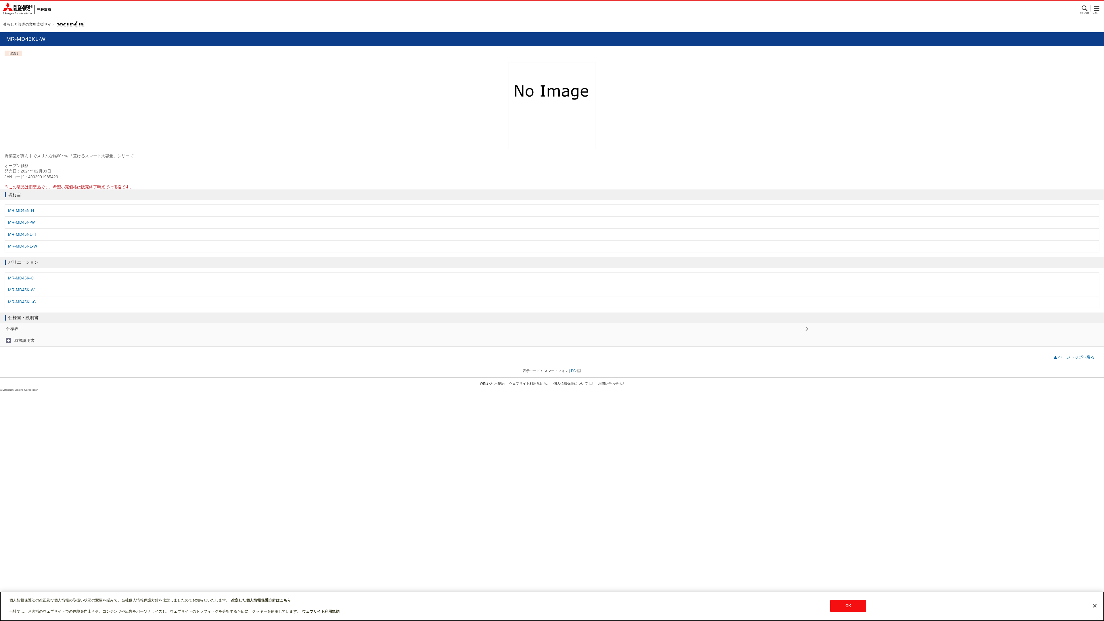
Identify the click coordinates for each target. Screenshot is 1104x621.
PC (573, 371)
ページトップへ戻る (1076, 357)
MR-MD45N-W (21, 222)
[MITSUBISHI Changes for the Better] (25, 9)
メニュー (1097, 8)
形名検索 (1085, 8)
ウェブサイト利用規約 (526, 384)
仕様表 (12, 328)
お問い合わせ (608, 384)
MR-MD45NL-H (22, 234)
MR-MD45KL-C (22, 302)
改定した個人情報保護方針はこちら (261, 600)
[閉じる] (1094, 605)
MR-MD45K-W (21, 290)
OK (848, 606)
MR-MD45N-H (21, 210)
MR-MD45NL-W (22, 246)
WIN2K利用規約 (492, 384)
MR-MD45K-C (21, 278)
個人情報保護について (570, 384)
